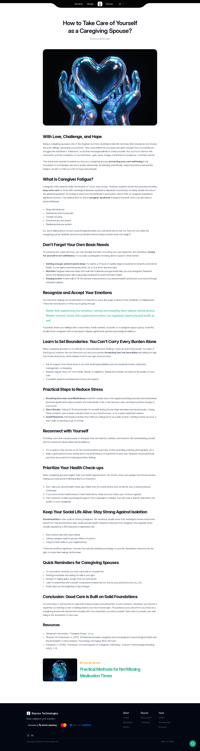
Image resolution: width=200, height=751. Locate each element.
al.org (90, 633)
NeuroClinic (146, 717)
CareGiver (145, 722)
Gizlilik (161, 717)
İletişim (126, 727)
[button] (192, 743)
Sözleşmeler (164, 722)
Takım (126, 717)
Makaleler (128, 722)
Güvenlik (163, 727)
